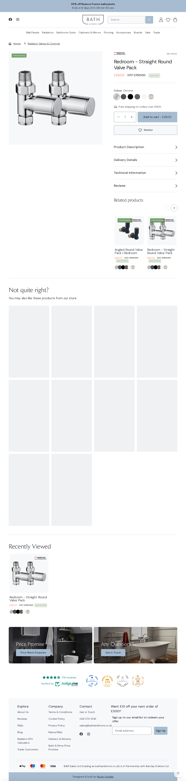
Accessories (123, 32)
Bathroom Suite (66, 32)
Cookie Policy (56, 718)
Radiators (48, 32)
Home (17, 43)
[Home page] (93, 19)
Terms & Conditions (60, 712)
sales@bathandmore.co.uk (96, 725)
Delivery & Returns (59, 739)
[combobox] (126, 20)
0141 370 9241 (88, 718)
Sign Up (161, 731)
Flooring (108, 32)
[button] (168, 20)
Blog (20, 732)
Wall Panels (32, 32)
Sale (147, 32)
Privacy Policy (56, 725)
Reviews (22, 718)
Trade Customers (27, 749)
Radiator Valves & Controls (44, 43)
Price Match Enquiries (33, 652)
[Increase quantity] (131, 117)
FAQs (20, 725)
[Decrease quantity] (118, 117)
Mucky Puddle (105, 776)
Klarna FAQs (55, 732)
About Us (23, 712)
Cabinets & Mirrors (90, 32)
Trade (156, 32)
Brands (138, 32)
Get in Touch (113, 652)
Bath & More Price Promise (59, 747)
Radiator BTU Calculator (25, 740)
